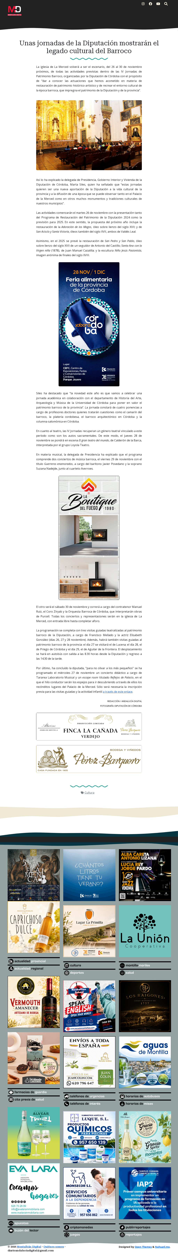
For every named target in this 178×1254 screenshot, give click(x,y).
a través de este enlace (117, 692)
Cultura (89, 792)
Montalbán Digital (29, 1246)
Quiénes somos (53, 1246)
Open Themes (143, 1246)
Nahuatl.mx (162, 1246)
